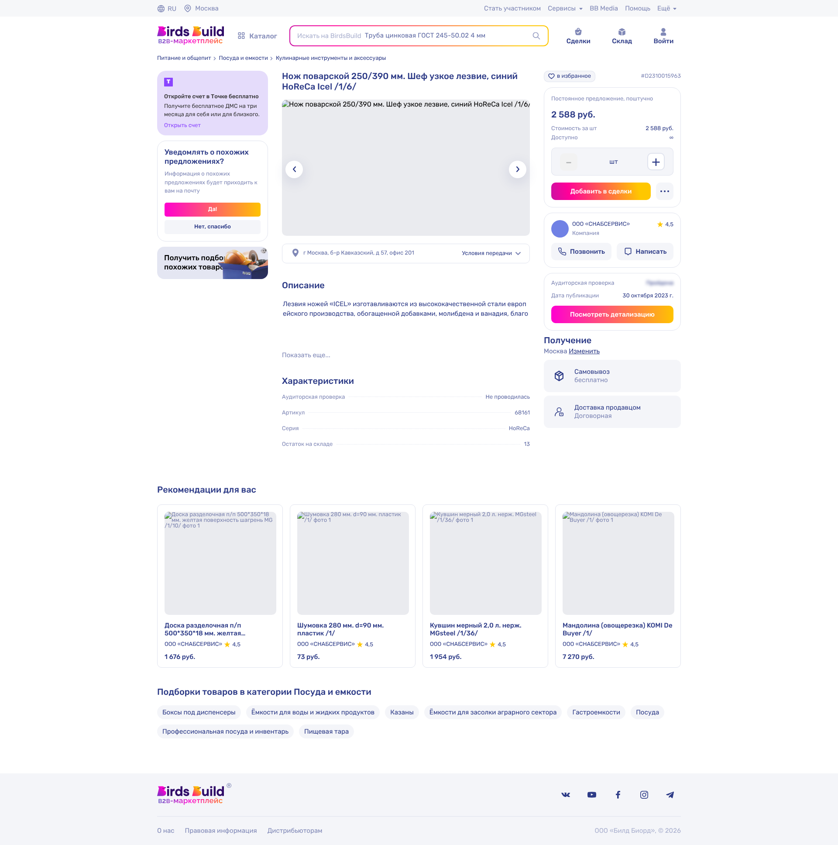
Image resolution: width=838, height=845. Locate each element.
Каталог (263, 36)
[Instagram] (644, 794)
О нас (166, 831)
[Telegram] (670, 794)
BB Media (604, 8)
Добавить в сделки (601, 191)
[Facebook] (618, 794)
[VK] (565, 794)
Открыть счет (182, 125)
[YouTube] (591, 794)
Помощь (637, 8)
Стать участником (512, 8)
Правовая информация (221, 831)
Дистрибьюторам (295, 831)
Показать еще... (306, 355)
